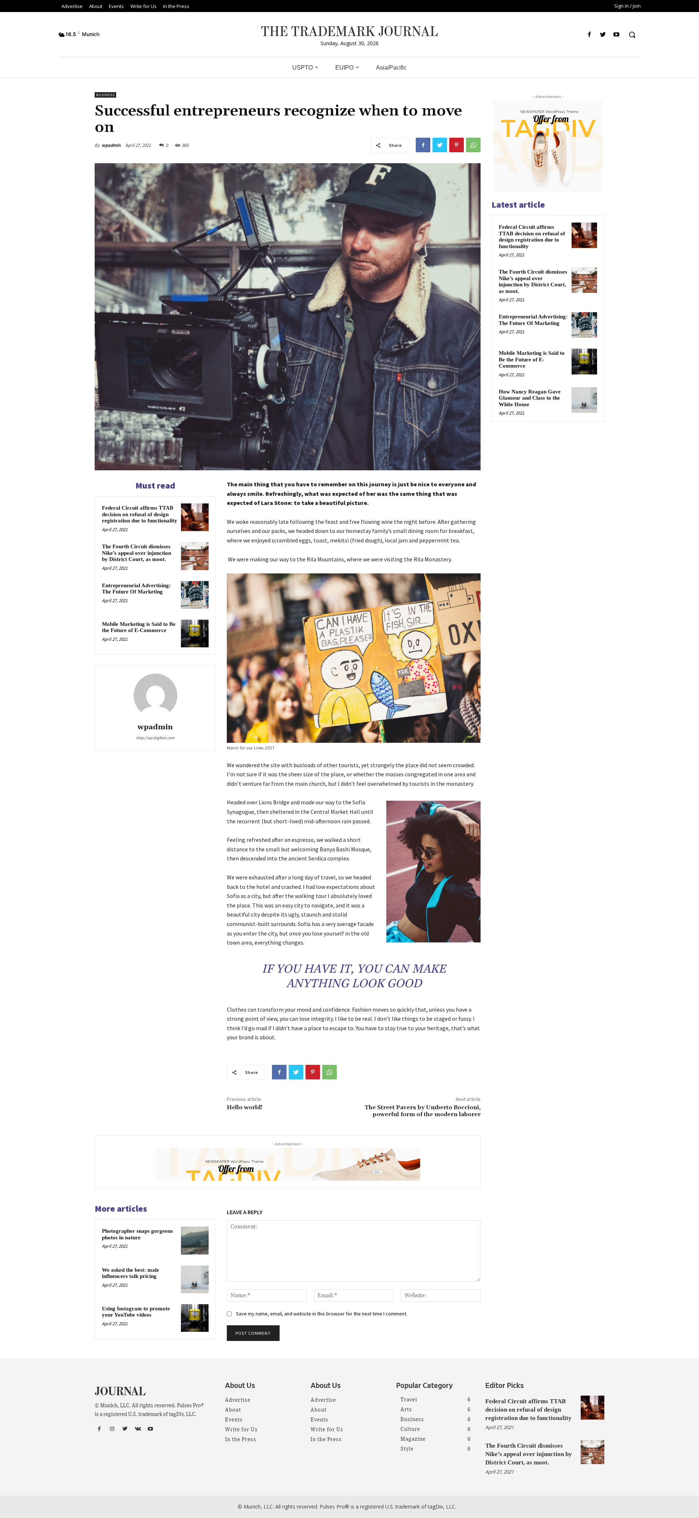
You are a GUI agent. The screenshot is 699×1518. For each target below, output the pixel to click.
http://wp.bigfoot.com (155, 737)
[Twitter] (603, 35)
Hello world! (244, 1107)
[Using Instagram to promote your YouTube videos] (195, 1318)
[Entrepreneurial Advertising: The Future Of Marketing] (195, 595)
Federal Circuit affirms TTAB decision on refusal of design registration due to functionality (139, 514)
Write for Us (241, 1429)
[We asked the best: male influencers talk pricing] (195, 1279)
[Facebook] (589, 35)
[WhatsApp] (473, 145)
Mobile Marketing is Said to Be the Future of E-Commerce (138, 627)
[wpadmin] (155, 695)
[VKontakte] (137, 1428)
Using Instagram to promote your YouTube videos (136, 1312)
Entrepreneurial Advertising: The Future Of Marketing (136, 589)
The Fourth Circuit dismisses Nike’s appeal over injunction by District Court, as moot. (136, 553)
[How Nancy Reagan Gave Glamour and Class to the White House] (584, 400)
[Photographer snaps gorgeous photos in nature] (195, 1240)
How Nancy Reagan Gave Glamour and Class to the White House (530, 398)
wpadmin (111, 145)
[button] (632, 34)
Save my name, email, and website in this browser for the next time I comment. (321, 1313)
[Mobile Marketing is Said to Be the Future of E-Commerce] (195, 633)
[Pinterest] (456, 145)
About (233, 1410)
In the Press (240, 1439)
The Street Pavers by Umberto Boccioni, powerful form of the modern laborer (422, 1111)
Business (105, 95)
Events (234, 1420)
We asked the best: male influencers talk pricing (130, 1273)
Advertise (237, 1400)
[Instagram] (111, 1428)
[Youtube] (616, 35)
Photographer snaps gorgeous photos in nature (137, 1234)
